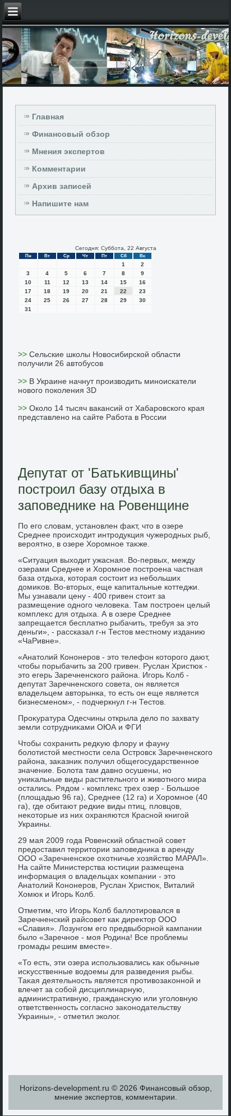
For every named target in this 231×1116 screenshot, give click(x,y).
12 (66, 282)
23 (142, 291)
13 (85, 282)
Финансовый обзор (71, 133)
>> (23, 354)
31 (28, 309)
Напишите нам (60, 203)
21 (104, 291)
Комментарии (59, 168)
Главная (48, 116)
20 (85, 291)
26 (66, 300)
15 (123, 282)
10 (28, 282)
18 (47, 291)
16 (142, 282)
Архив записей (61, 186)
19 (66, 291)
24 (28, 300)
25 (47, 300)
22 (123, 291)
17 (28, 291)
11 (47, 282)
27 (85, 300)
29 (123, 300)
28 (104, 300)
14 (104, 282)
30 (142, 300)
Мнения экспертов (68, 151)
